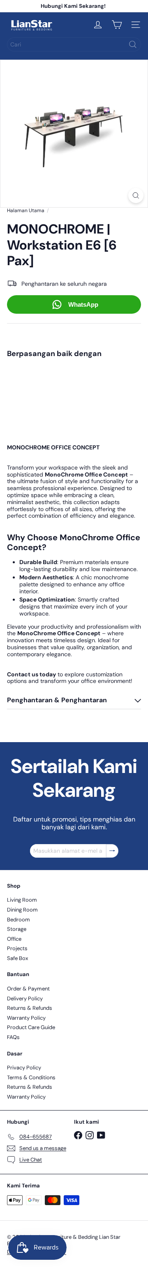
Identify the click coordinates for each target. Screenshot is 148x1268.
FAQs (13, 1037)
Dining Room (22, 909)
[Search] (133, 44)
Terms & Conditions (31, 1077)
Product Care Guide (31, 1027)
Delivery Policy (25, 998)
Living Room (22, 899)
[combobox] (74, 44)
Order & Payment (28, 988)
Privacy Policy (24, 1067)
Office (14, 938)
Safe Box (17, 958)
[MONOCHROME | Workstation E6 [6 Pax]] (74, 388)
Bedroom (18, 919)
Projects (17, 948)
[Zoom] (135, 195)
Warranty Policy (26, 1017)
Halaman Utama (25, 210)
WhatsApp (83, 304)
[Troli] (116, 25)
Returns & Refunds (29, 1007)
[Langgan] (112, 851)
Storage (16, 929)
